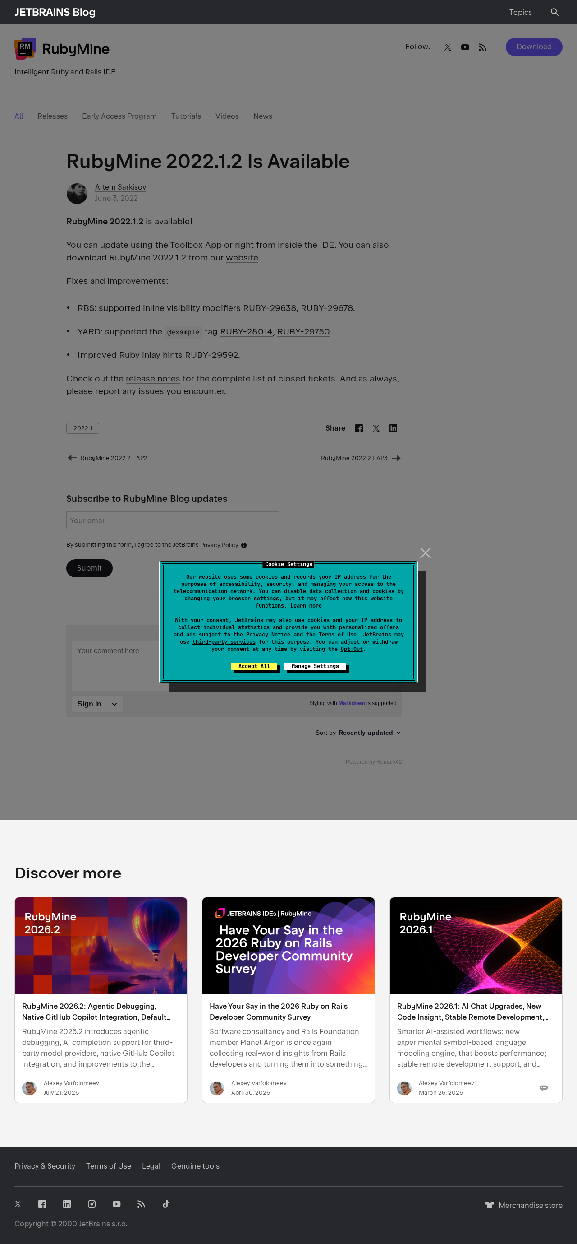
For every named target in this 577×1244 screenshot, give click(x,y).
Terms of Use (338, 634)
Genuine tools (195, 1166)
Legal (151, 1166)
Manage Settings (315, 666)
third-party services (224, 641)
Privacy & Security (44, 1166)
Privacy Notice (268, 634)
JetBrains (94, 1224)
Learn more (306, 605)
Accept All (254, 666)
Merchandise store (528, 1209)
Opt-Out (352, 649)
